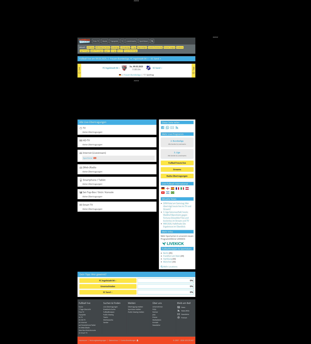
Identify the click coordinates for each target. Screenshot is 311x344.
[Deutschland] (163, 188)
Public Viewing (108, 315)
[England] (167, 188)
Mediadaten (156, 320)
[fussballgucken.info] (85, 41)
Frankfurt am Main (171, 256)
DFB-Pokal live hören (103, 47)
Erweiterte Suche (109, 309)
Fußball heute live (177, 163)
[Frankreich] (177, 188)
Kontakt (155, 322)
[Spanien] (172, 188)
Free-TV (96, 41)
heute (81, 307)
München (167, 261)
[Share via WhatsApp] (167, 128)
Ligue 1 (107, 51)
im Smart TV (83, 333)
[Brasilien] (172, 192)
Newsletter (156, 325)
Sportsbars (143, 41)
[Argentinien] (167, 192)
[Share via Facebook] (163, 128)
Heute (104, 41)
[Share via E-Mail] (172, 128)
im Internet (83, 322)
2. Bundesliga (125, 47)
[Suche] (152, 41)
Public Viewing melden (136, 312)
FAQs (154, 309)
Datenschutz (113, 340)
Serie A (120, 51)
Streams (177, 169)
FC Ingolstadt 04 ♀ (108, 280)
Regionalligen (142, 47)
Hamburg (167, 259)
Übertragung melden (135, 307)
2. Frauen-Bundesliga (131, 75)
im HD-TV (82, 320)
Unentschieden (107, 286)
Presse (154, 317)
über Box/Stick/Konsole (87, 330)
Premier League (169, 47)
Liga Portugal (84, 51)
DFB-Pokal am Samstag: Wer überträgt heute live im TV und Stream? (177, 206)
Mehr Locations (170, 266)
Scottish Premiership (155, 47)
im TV (81, 317)
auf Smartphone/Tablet (87, 325)
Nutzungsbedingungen (98, 340)
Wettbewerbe (108, 320)
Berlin (165, 253)
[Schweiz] (163, 192)
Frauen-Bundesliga (130, 51)
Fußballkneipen (108, 312)
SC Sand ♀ (108, 292)
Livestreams (131, 41)
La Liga (113, 51)
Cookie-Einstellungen (128, 340)
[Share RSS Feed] (177, 128)
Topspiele (114, 41)
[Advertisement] (136, 19)
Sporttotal (87, 158)
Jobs (154, 315)
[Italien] (182, 188)
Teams (105, 317)
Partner (155, 312)
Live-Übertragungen (110, 307)
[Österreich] (187, 188)
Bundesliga (115, 47)
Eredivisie (180, 47)
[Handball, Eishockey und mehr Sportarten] (173, 243)
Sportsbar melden (134, 309)
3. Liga (133, 47)
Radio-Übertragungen (177, 176)
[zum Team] (123, 67)
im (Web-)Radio (84, 328)
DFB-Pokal (90, 47)
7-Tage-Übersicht (85, 309)
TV (122, 41)
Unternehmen (157, 307)
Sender (105, 322)
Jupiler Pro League (97, 51)
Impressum (83, 340)
